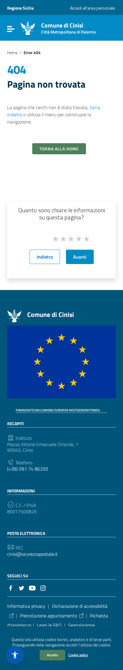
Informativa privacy (26, 606)
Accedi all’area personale (92, 8)
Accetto (52, 655)
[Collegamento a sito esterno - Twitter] (21, 587)
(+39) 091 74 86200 (27, 469)
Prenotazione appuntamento (48, 615)
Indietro (45, 256)
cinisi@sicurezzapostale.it (32, 554)
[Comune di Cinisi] (27, 27)
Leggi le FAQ (49, 625)
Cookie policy (78, 655)
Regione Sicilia (20, 8)
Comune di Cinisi (68, 27)
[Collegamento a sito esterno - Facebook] (10, 587)
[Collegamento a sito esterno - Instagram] (43, 587)
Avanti (80, 256)
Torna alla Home (59, 149)
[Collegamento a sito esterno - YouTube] (32, 587)
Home (12, 52)
